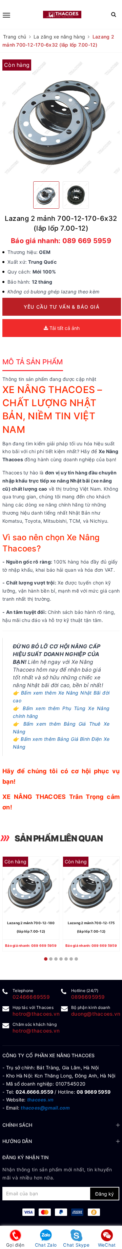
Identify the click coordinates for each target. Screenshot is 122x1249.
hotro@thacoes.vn (36, 1014)
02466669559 (31, 997)
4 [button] (61, 959)
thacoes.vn (40, 1099)
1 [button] (45, 959)
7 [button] (76, 959)
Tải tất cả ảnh (64, 328)
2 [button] (51, 959)
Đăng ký (104, 1194)
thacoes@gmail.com (45, 1108)
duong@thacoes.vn (95, 1014)
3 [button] (56, 959)
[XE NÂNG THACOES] (62, 14)
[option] (61, 117)
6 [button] (71, 959)
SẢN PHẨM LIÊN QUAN (59, 838)
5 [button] (66, 959)
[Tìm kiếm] (114, 14)
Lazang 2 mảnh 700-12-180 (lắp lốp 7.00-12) (31, 927)
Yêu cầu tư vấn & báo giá (62, 307)
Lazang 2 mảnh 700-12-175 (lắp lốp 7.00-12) (91, 927)
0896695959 (88, 997)
